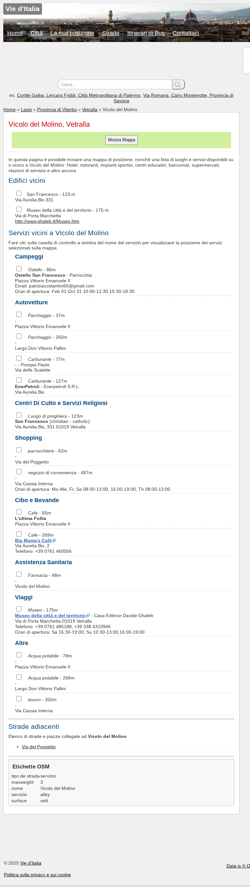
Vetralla (89, 109)
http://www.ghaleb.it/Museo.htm (47, 221)
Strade (110, 33)
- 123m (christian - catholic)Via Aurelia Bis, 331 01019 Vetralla (52, 421)
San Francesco (42, 194)
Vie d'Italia (30, 863)
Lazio (26, 109)
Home (15, 33)
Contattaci (186, 33)
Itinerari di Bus (146, 33)
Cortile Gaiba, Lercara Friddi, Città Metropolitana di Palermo (79, 95)
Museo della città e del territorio (59, 210)
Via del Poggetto (39, 746)
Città (37, 33)
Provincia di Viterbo (57, 109)
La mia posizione (72, 33)
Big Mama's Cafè (33, 540)
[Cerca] (179, 84)
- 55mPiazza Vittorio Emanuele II (42, 518)
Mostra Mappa (121, 139)
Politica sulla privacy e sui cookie (37, 874)
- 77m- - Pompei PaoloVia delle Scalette (40, 365)
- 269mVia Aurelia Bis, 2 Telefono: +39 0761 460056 (43, 543)
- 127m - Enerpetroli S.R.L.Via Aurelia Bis (47, 386)
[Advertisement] (121, 61)
